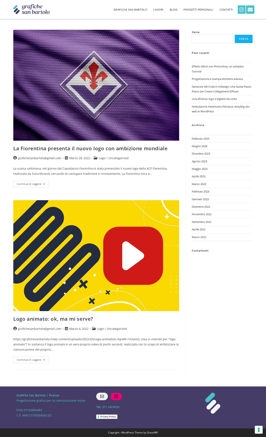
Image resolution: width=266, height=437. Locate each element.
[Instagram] (116, 396)
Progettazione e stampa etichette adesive (217, 79)
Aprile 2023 (198, 176)
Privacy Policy (108, 416)
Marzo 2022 (199, 237)
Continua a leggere (32, 182)
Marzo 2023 (199, 184)
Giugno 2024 (199, 146)
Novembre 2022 (202, 214)
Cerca (196, 32)
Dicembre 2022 (201, 207)
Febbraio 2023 (200, 191)
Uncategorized (118, 158)
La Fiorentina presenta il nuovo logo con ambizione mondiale (90, 148)
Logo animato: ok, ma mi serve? (53, 318)
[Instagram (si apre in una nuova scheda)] (241, 9)
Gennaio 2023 (200, 199)
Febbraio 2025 (200, 138)
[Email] (102, 396)
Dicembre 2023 (201, 153)
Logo (102, 158)
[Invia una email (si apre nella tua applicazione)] (250, 9)
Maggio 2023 (199, 169)
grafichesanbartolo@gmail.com (39, 158)
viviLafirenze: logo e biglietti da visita (214, 99)
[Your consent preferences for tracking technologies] (259, 430)
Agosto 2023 (199, 161)
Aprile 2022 (198, 229)
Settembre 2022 (201, 222)
